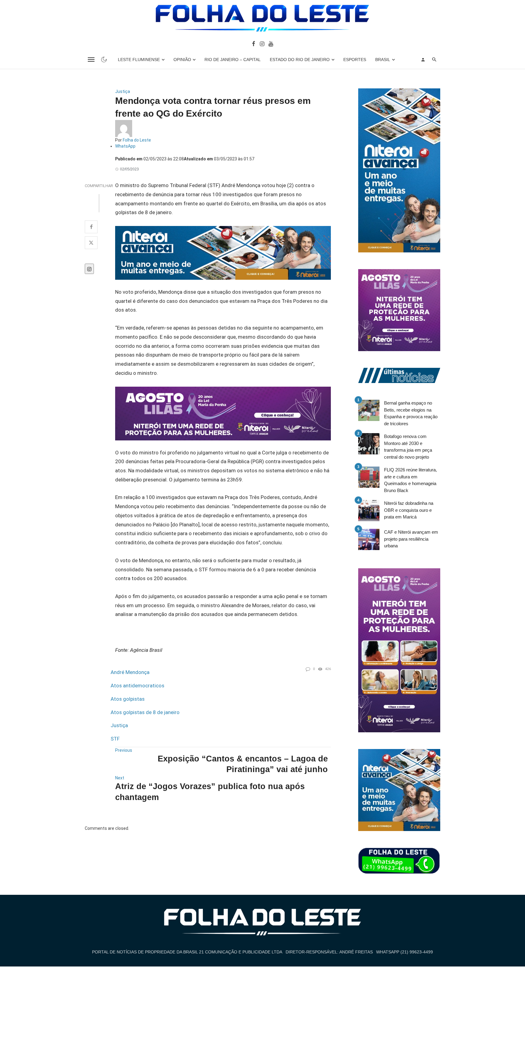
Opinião (182, 59)
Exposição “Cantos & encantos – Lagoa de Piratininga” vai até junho (243, 764)
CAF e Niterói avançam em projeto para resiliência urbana (411, 538)
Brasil (382, 59)
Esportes (354, 59)
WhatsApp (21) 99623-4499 (404, 951)
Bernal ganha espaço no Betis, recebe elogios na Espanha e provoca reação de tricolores (410, 413)
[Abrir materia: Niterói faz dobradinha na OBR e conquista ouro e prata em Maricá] (368, 510)
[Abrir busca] (434, 59)
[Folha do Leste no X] (91, 242)
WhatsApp (125, 146)
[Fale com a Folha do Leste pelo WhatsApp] (399, 861)
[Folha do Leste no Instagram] (261, 43)
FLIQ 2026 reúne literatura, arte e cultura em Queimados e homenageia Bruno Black (410, 480)
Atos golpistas (128, 699)
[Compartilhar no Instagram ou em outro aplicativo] (89, 269)
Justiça (122, 91)
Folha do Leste (137, 140)
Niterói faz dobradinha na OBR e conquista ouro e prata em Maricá (408, 510)
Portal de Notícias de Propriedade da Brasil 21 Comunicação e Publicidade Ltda (187, 951)
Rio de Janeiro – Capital (232, 59)
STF (115, 739)
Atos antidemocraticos (137, 685)
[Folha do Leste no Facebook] (253, 43)
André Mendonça (130, 672)
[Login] (422, 59)
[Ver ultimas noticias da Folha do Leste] (399, 375)
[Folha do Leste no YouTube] (270, 43)
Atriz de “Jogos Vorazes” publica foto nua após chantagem (210, 792)
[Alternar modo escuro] (103, 59)
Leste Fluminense (139, 59)
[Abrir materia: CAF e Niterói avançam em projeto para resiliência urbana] (368, 539)
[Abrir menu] (91, 59)
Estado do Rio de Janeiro (300, 59)
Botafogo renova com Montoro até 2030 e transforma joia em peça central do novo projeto (408, 447)
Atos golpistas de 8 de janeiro (145, 712)
